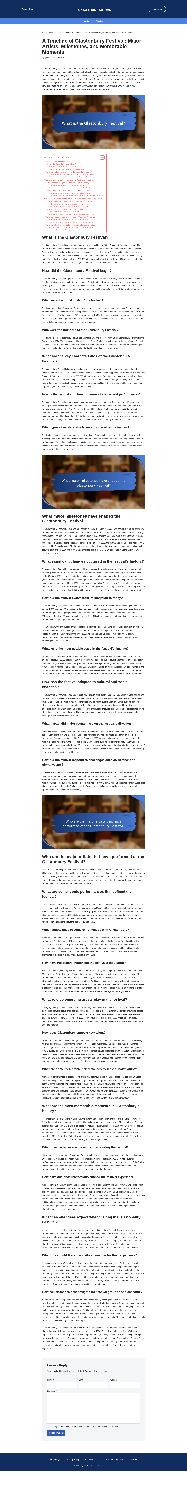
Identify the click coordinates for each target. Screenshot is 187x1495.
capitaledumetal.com (93, 10)
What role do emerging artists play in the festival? (64, 209)
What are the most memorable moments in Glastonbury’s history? (70, 217)
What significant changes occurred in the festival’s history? (68, 183)
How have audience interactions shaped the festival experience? (71, 222)
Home (44, 33)
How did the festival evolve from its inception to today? (67, 185)
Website (114, 1380)
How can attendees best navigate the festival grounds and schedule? (73, 230)
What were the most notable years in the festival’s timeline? (69, 188)
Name (50, 1380)
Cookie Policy (91, 1459)
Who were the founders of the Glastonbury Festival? (67, 169)
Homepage (157, 9)
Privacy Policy (72, 1459)
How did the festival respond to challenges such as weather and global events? (76, 195)
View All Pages (28, 9)
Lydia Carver (50, 58)
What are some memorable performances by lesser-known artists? (72, 214)
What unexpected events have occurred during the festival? (69, 219)
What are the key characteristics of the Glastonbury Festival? (69, 172)
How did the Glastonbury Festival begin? (61, 164)
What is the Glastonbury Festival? (57, 161)
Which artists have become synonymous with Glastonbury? (69, 204)
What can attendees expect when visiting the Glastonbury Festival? (71, 225)
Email (82, 1380)
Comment (52, 1391)
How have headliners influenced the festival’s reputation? (69, 206)
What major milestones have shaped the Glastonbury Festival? (69, 180)
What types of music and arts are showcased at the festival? (69, 177)
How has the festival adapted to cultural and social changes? (68, 190)
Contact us (88, 21)
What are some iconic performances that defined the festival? (69, 201)
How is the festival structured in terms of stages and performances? (72, 174)
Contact (133, 1459)
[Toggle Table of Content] (101, 157)
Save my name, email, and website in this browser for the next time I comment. (84, 1427)
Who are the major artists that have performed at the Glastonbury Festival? (74, 199)
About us (99, 21)
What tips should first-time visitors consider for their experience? (71, 227)
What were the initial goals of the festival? (63, 166)
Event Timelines (55, 33)
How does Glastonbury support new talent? (64, 212)
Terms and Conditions (114, 1459)
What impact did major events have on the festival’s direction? (70, 193)
